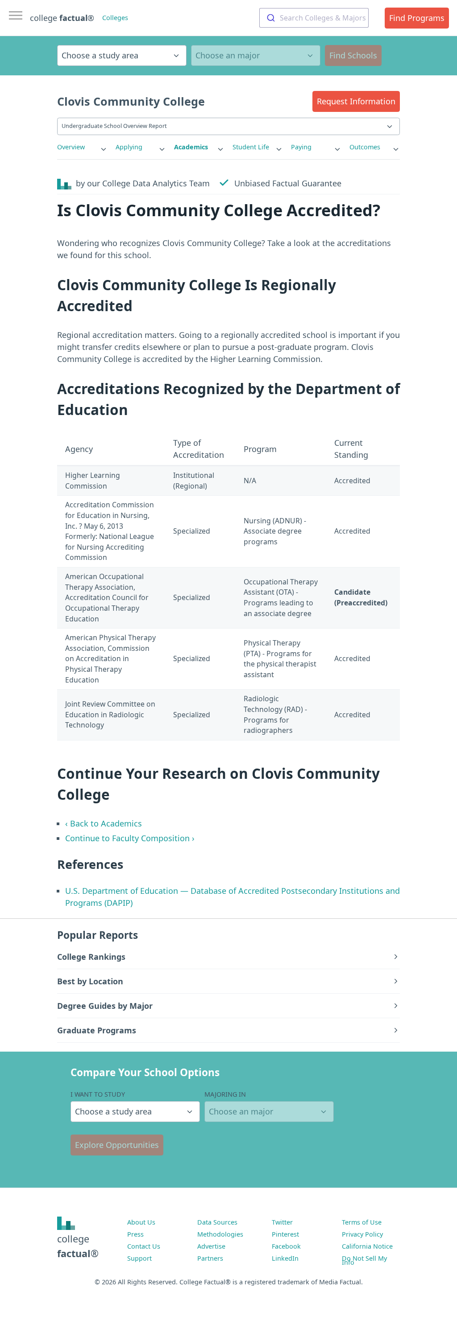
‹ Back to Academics (103, 823)
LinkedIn (285, 1258)
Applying (129, 147)
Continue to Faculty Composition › (130, 838)
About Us (141, 1222)
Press (135, 1234)
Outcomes (364, 147)
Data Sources (217, 1222)
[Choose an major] (255, 55)
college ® (62, 17)
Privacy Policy (362, 1234)
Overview (71, 147)
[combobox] (314, 18)
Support (139, 1258)
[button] (356, 101)
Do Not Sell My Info (364, 1260)
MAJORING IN (225, 1094)
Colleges (115, 17)
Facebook (286, 1246)
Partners (210, 1258)
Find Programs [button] (417, 17)
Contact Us (143, 1246)
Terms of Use (362, 1222)
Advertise (211, 1246)
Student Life (251, 147)
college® (78, 1245)
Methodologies (220, 1234)
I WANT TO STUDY (98, 1094)
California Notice (367, 1246)
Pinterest (285, 1234)
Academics (191, 147)
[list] (82, 147)
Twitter (282, 1222)
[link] (82, 147)
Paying (301, 147)
